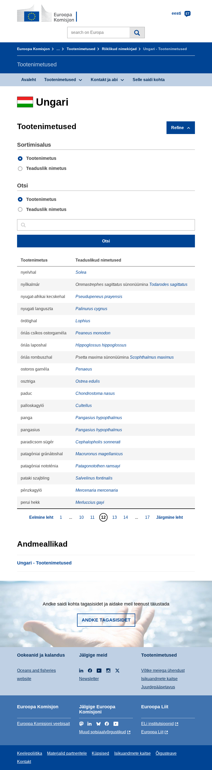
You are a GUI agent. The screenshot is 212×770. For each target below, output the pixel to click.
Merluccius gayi (89, 502)
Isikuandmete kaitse (159, 679)
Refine (177, 127)
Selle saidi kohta (149, 79)
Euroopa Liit (152, 732)
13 (115, 517)
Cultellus (83, 405)
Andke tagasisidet (106, 620)
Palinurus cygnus (91, 309)
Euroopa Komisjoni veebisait (43, 723)
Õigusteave (166, 753)
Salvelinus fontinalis (93, 478)
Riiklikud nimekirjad (119, 49)
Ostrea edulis (87, 381)
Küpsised (100, 753)
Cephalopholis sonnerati (97, 442)
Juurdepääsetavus (158, 687)
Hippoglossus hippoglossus (100, 345)
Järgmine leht (169, 517)
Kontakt (24, 761)
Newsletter (89, 679)
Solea (80, 272)
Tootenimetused (81, 49)
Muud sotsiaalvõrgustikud (102, 732)
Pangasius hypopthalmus (98, 417)
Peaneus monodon (92, 333)
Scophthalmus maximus (152, 357)
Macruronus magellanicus (99, 454)
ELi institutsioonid (157, 723)
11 (93, 517)
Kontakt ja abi (104, 79)
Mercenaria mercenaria (96, 490)
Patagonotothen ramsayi (97, 466)
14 (126, 517)
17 (148, 517)
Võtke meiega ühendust (163, 670)
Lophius (82, 321)
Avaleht (28, 79)
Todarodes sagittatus (168, 284)
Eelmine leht (41, 517)
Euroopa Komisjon (33, 49)
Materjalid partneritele (67, 753)
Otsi (137, 32)
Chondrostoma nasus (95, 393)
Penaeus (83, 369)
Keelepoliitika (29, 753)
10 (82, 517)
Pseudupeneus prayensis (98, 296)
